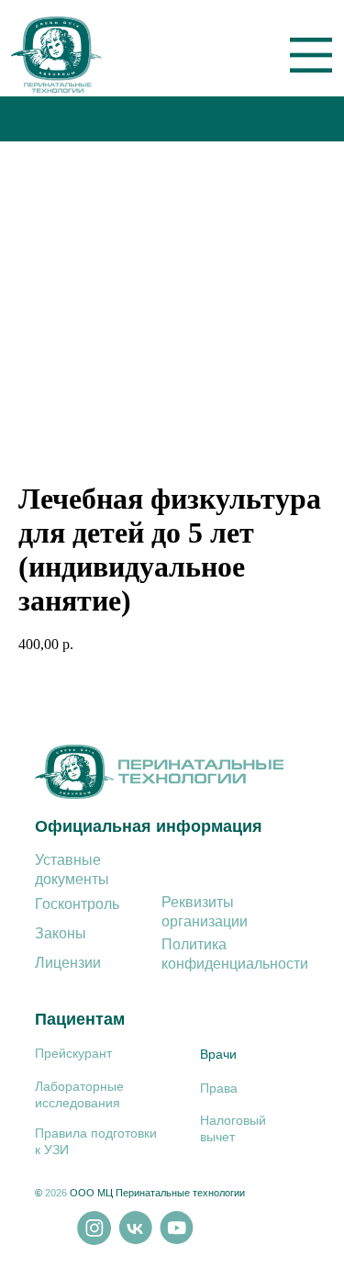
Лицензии (68, 963)
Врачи (218, 1054)
